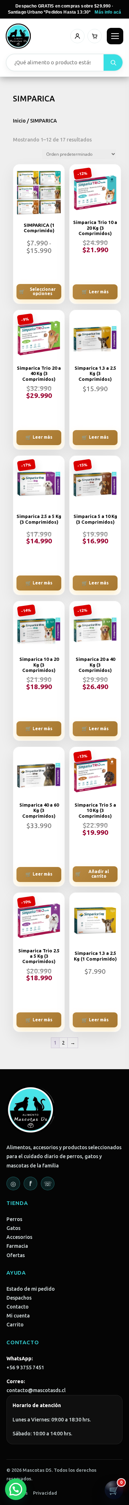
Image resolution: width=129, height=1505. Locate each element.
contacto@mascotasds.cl (36, 1390)
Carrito (15, 1324)
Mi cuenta (18, 1316)
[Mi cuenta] (77, 36)
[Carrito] (94, 36)
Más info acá (108, 12)
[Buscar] (113, 62)
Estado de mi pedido (30, 1289)
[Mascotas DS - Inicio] (18, 36)
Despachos (19, 1298)
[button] (16, 1489)
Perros (14, 1219)
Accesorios (19, 1237)
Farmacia (17, 1246)
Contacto (17, 1307)
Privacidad (45, 1492)
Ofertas (15, 1255)
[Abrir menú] (115, 36)
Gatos (13, 1228)
